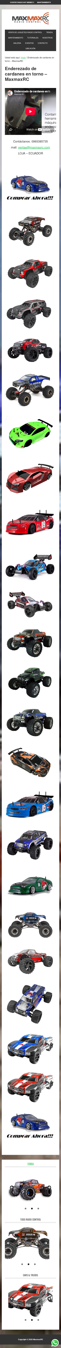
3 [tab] (38, 1208)
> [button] (49, 1187)
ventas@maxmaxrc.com (34, 147)
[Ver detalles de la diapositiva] (30, 1188)
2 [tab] (32, 1208)
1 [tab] (25, 1208)
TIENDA (30, 1164)
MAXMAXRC (30, 18)
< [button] (12, 1187)
